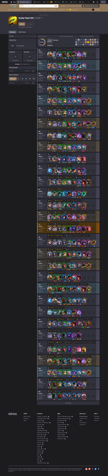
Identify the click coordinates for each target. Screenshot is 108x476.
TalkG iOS (60, 434)
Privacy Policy (84, 416)
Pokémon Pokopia (42, 432)
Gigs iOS (59, 430)
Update (22, 24)
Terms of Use (83, 418)
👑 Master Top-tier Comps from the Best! (65, 6)
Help (81, 420)
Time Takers (40, 448)
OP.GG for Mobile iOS (62, 418)
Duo (38, 455)
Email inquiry (83, 422)
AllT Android (60, 420)
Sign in (103, 2)
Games (39, 453)
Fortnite (39, 442)
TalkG (38, 457)
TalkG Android (61, 432)
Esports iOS (60, 438)
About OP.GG (27, 416)
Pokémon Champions (43, 422)
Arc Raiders (40, 436)
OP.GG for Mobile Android (64, 416)
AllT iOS (59, 422)
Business (96, 416)
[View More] (88, 2)
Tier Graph (29, 24)
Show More (68, 403)
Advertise (97, 418)
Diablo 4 (39, 444)
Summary (12, 32)
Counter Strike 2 (41, 440)
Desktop (39, 451)
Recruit (96, 420)
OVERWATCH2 (41, 430)
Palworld (39, 420)
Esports (39, 459)
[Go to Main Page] (5, 2)
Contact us (82, 424)
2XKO (38, 446)
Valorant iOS (60, 426)
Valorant (39, 424)
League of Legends (42, 416)
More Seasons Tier (44, 15)
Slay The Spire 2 (41, 438)
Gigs (38, 461)
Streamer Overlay (42, 463)
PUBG (38, 426)
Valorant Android (61, 424)
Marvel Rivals (40, 434)
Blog (25, 420)
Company (26, 418)
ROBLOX (39, 428)
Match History (22, 32)
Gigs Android (60, 428)
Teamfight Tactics (24, 2)
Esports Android (61, 436)
